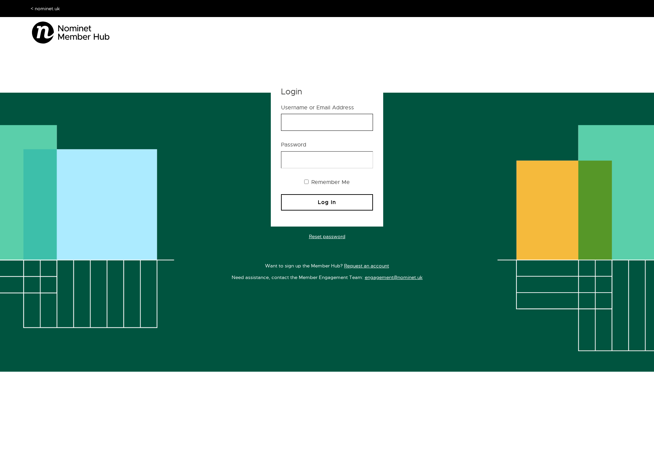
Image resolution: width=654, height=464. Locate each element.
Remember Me (330, 182)
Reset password (327, 236)
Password (293, 144)
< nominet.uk (45, 8)
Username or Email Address (317, 107)
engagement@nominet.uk (394, 277)
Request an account (366, 266)
